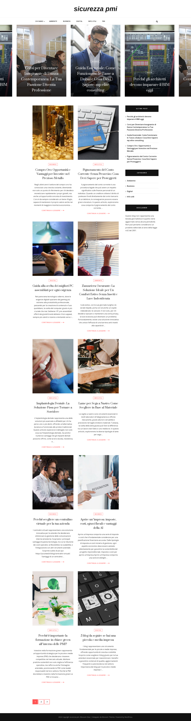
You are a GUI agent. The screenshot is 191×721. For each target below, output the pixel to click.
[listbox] (95, 61)
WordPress (128, 717)
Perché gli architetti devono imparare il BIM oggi (96, 84)
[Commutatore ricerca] (157, 21)
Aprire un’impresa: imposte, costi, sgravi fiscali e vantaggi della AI (98, 523)
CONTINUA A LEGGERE (51, 210)
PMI (103, 21)
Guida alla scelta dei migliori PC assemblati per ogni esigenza (53, 288)
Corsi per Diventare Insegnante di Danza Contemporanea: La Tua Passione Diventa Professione (149, 79)
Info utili (92, 21)
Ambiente (53, 21)
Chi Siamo (39, 21)
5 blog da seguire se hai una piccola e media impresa (98, 637)
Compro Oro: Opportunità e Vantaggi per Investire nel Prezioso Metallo (53, 174)
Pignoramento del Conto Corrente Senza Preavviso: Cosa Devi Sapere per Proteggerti (98, 174)
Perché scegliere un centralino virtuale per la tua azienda (52, 521)
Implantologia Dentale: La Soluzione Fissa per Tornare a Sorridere (53, 407)
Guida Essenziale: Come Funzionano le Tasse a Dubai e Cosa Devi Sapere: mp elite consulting (41, 79)
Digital (79, 21)
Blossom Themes (108, 717)
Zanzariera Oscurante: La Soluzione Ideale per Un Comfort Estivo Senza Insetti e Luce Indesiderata (98, 292)
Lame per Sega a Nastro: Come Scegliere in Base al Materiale (98, 405)
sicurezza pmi (95, 9)
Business (66, 21)
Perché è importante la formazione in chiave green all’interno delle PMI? (53, 640)
